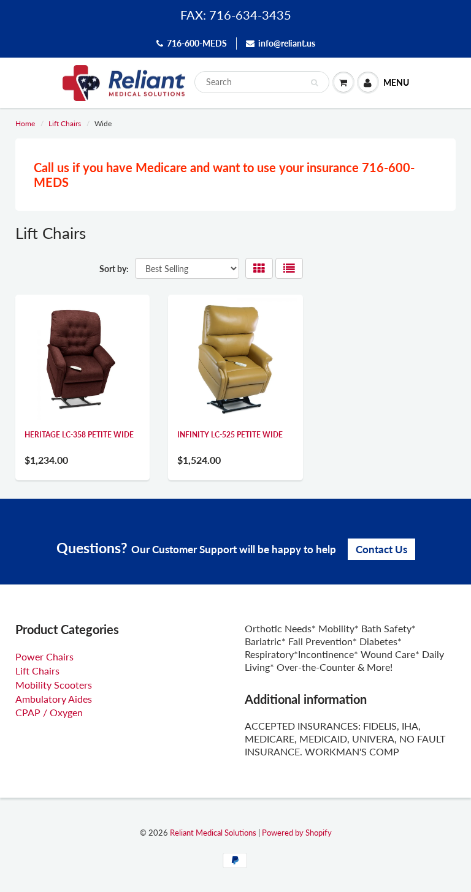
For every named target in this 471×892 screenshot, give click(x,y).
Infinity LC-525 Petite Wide (230, 434)
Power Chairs (44, 656)
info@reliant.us (286, 43)
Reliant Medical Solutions (213, 832)
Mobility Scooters (53, 684)
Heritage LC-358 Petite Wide (79, 434)
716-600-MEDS (197, 43)
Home (25, 123)
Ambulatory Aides (53, 699)
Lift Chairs (64, 123)
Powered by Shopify (297, 832)
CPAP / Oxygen (49, 712)
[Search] (314, 83)
